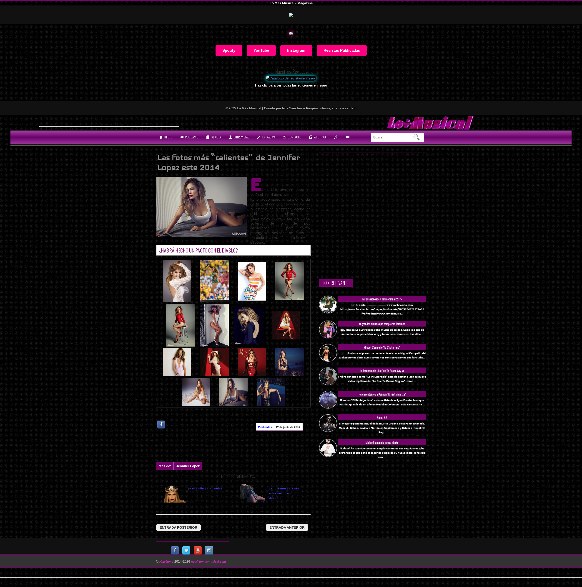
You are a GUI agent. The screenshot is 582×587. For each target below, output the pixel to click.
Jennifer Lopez (188, 466)
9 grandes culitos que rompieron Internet (382, 323)
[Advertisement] (238, 447)
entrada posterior (178, 527)
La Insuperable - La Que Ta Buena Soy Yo (382, 370)
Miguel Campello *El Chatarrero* (382, 347)
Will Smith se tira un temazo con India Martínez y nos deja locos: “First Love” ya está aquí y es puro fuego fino (139, 122)
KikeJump (166, 561)
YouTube (261, 50)
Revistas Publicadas (342, 50)
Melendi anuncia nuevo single (382, 442)
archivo (320, 137)
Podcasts (191, 137)
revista (216, 137)
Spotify (228, 50)
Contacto (294, 137)
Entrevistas (241, 137)
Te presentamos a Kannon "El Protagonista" (382, 394)
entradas (268, 137)
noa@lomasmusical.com (208, 561)
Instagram (296, 50)
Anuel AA (382, 417)
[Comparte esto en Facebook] (161, 424)
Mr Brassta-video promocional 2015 (382, 298)
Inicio (168, 137)
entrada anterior (287, 527)
